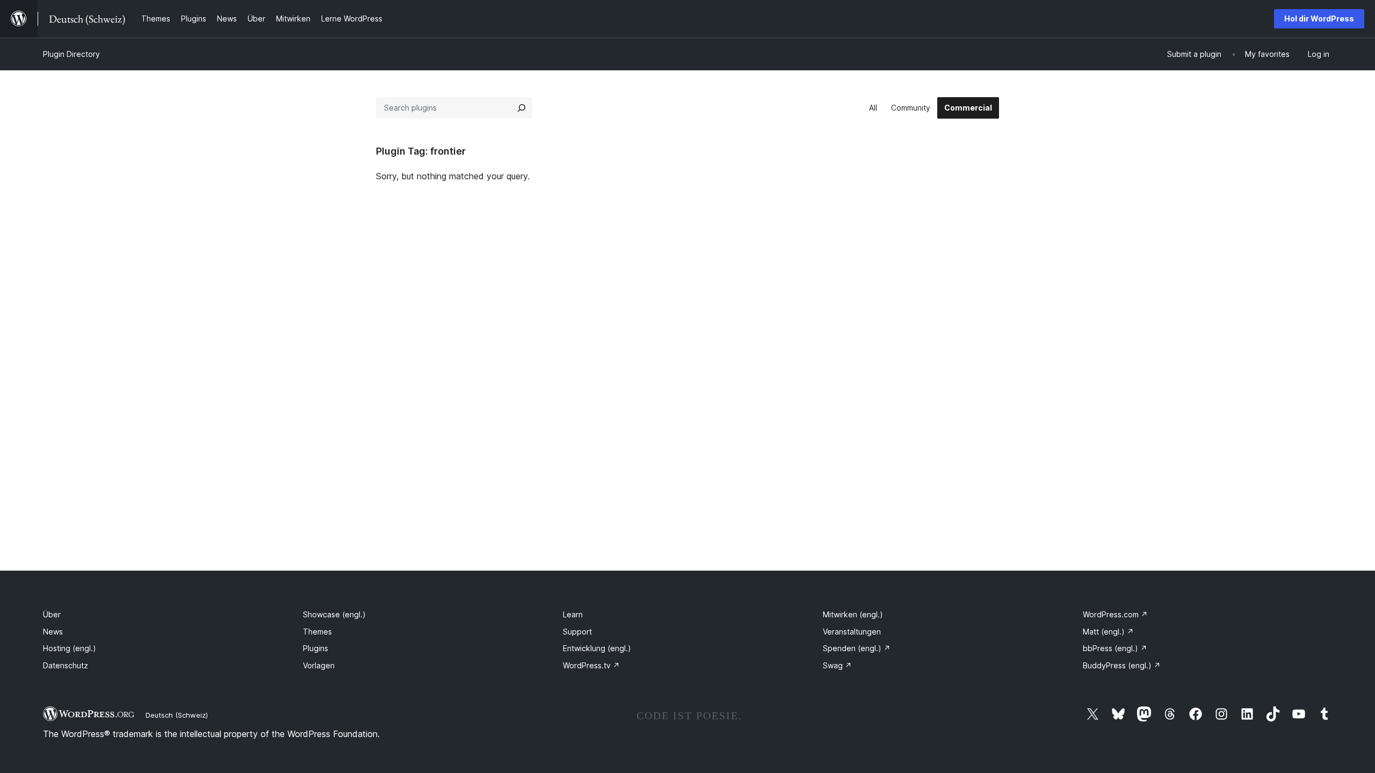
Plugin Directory (71, 54)
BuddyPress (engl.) (1122, 665)
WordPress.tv (591, 665)
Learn (573, 614)
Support (577, 631)
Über (52, 614)
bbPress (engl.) (1115, 648)
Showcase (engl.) (334, 614)
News (53, 631)
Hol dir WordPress (1319, 18)
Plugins (315, 648)
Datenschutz (65, 665)
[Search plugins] (521, 108)
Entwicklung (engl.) (597, 648)
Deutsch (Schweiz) (177, 715)
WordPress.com (1115, 614)
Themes (317, 631)
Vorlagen (319, 665)
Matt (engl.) (1108, 631)
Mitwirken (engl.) (853, 614)
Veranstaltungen (852, 631)
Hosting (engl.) (69, 648)
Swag (837, 665)
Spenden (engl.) (857, 648)
